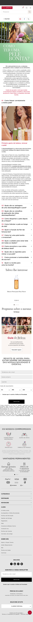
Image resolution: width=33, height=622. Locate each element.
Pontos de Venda (6, 550)
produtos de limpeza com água (21, 166)
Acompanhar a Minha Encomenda (10, 513)
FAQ (2, 523)
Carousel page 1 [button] (14, 304)
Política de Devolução (7, 515)
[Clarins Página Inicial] (7, 7)
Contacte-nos (5, 528)
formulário (19, 593)
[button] (30, 612)
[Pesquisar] (29, 12)
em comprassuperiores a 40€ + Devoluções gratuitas (9, 468)
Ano (24, 389)
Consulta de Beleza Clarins (8, 526)
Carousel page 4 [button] (18, 304)
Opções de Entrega (6, 518)
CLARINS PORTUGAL (17, 606)
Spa (2, 547)
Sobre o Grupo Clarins (7, 542)
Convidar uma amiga (6, 533)
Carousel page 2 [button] (15, 304)
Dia (2, 389)
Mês (13, 389)
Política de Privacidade (21, 394)
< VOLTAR (7, 19)
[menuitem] (23, 8)
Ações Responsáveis (6, 545)
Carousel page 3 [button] (16, 304)
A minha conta (5, 510)
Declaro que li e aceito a (14, 394)
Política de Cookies (6, 531)
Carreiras (3, 552)
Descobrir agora (16, 349)
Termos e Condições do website (11, 614)
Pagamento (4, 520)
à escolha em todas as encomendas (24, 468)
